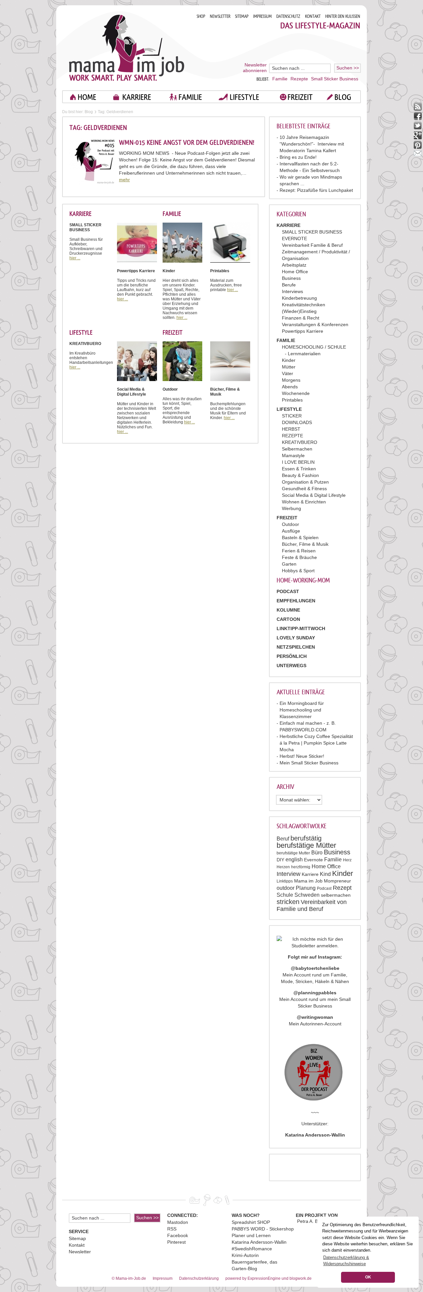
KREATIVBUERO (299, 442)
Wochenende (296, 393)
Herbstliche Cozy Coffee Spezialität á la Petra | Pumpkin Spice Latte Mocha (316, 743)
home (87, 97)
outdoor (285, 888)
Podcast (324, 888)
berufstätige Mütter (306, 845)
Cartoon (288, 619)
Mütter (288, 366)
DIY (280, 859)
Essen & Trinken (299, 468)
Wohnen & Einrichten (304, 501)
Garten (289, 564)
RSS (171, 1228)
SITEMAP (242, 16)
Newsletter (80, 1251)
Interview (288, 874)
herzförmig (300, 867)
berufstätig (306, 838)
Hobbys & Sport (298, 570)
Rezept (342, 887)
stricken (288, 901)
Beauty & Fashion (300, 475)
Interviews (292, 291)
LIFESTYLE (244, 97)
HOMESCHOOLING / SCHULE (314, 347)
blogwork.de (300, 1278)
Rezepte (299, 78)
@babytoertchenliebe (315, 968)
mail (418, 155)
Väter (287, 373)
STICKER (292, 415)
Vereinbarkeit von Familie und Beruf (312, 905)
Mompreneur (337, 880)
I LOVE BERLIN (298, 462)
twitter (418, 126)
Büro (317, 852)
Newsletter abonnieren (255, 67)
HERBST (291, 429)
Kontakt (77, 1245)
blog (342, 97)
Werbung (291, 508)
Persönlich (292, 656)
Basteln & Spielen (300, 537)
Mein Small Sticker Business (309, 762)
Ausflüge (291, 531)
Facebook (177, 1235)
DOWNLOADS (297, 422)
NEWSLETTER (220, 16)
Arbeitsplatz (294, 265)
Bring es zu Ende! (298, 157)
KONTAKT (313, 16)
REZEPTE (292, 435)
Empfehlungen (296, 600)
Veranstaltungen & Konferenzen (315, 324)
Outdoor (290, 524)
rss (418, 107)
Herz (347, 860)
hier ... (74, 258)
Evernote (313, 859)
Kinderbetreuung (299, 298)
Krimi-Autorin (245, 1255)
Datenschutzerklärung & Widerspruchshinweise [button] (346, 1260)
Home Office (295, 271)
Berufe (289, 284)
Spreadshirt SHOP (251, 1222)
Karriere (310, 874)
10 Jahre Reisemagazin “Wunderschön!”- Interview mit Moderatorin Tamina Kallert (312, 144)
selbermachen (336, 895)
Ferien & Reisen (299, 550)
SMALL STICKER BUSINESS (312, 232)
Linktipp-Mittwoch (301, 628)
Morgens (291, 380)
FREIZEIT (300, 97)
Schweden (307, 895)
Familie (280, 78)
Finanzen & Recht (300, 318)
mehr (124, 179)
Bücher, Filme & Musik (305, 544)
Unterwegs (291, 665)
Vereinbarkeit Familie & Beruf (312, 245)
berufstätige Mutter (293, 853)
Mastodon (177, 1222)
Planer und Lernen (251, 1235)
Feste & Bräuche (299, 557)
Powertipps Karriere (302, 331)
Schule (285, 895)
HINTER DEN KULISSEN (342, 16)
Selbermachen (297, 449)
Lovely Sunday (296, 637)
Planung (306, 888)
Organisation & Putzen (305, 482)
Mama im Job (308, 880)
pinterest (418, 145)
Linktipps (285, 881)
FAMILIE (190, 97)
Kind (325, 874)
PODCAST (288, 591)
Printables (292, 400)
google (418, 135)
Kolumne (288, 610)
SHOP (201, 16)
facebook (418, 116)
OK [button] (368, 1277)
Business (291, 278)
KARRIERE (136, 97)
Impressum (163, 1278)
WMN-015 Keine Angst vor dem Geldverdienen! (186, 142)
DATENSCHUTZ (288, 16)
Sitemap (77, 1238)
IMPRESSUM (262, 16)
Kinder (288, 360)
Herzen (283, 867)
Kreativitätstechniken (303, 304)
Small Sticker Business (334, 78)
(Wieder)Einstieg (299, 311)
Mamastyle (293, 455)
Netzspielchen (296, 647)
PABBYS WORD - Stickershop (263, 1228)
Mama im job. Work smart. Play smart (126, 47)
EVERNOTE (294, 238)
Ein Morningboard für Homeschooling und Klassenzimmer (302, 710)
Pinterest (176, 1242)
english (294, 859)
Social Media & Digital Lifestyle (314, 495)
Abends (290, 386)
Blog (89, 111)
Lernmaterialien (304, 353)
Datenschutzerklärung (199, 1278)
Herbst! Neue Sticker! (302, 756)
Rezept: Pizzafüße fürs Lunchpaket (316, 190)
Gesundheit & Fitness (304, 488)
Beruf (283, 838)
